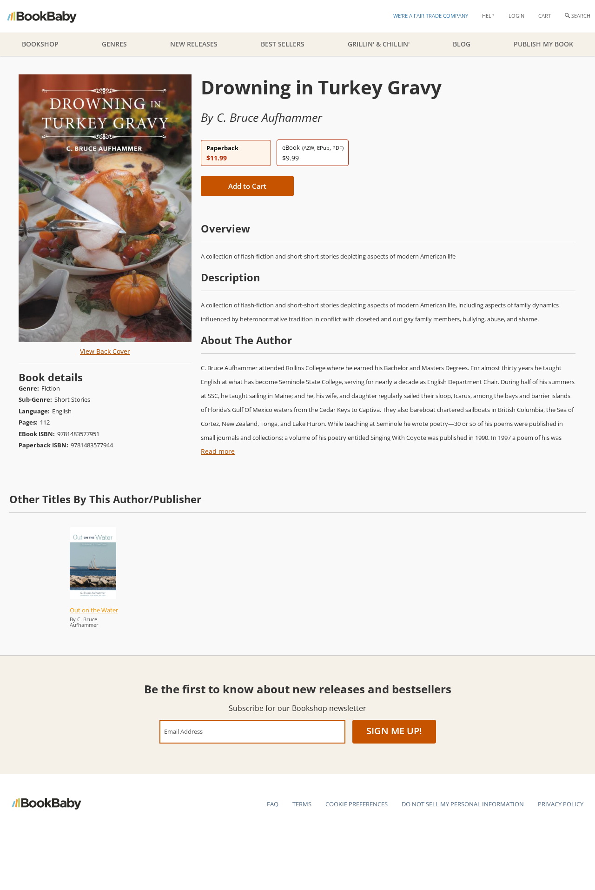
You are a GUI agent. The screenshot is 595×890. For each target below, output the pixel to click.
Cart (544, 15)
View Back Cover (105, 351)
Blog (461, 44)
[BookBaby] (50, 16)
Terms (301, 804)
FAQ (272, 804)
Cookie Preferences (356, 804)
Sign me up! (394, 730)
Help (488, 15)
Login (516, 15)
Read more (218, 451)
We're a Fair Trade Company (430, 15)
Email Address (183, 731)
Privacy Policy (560, 804)
